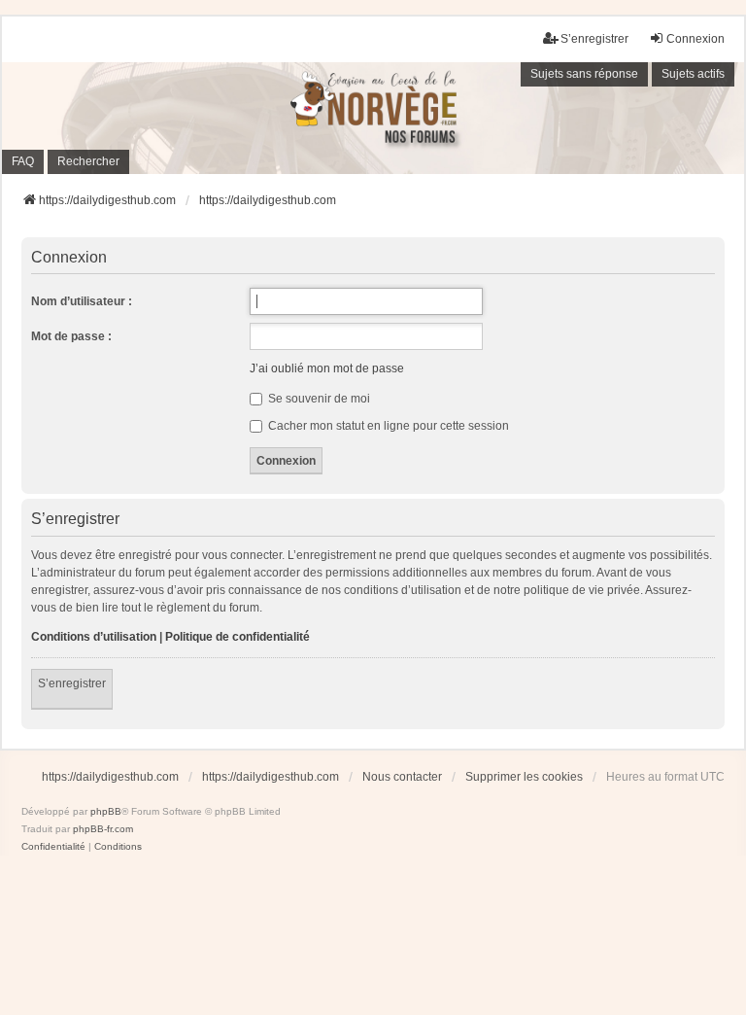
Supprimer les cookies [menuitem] (524, 777)
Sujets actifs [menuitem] (693, 74)
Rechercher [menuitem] (88, 161)
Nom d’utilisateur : (81, 301)
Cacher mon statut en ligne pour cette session (387, 426)
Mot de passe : (71, 336)
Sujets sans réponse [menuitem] (584, 74)
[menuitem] (53, 847)
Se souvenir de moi (317, 398)
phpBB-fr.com (103, 828)
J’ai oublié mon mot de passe (327, 368)
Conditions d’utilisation (93, 637)
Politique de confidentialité (237, 637)
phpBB (105, 811)
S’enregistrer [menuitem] (594, 39)
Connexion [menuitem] (695, 39)
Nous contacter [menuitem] (402, 777)
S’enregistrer (72, 683)
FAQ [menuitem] (23, 161)
